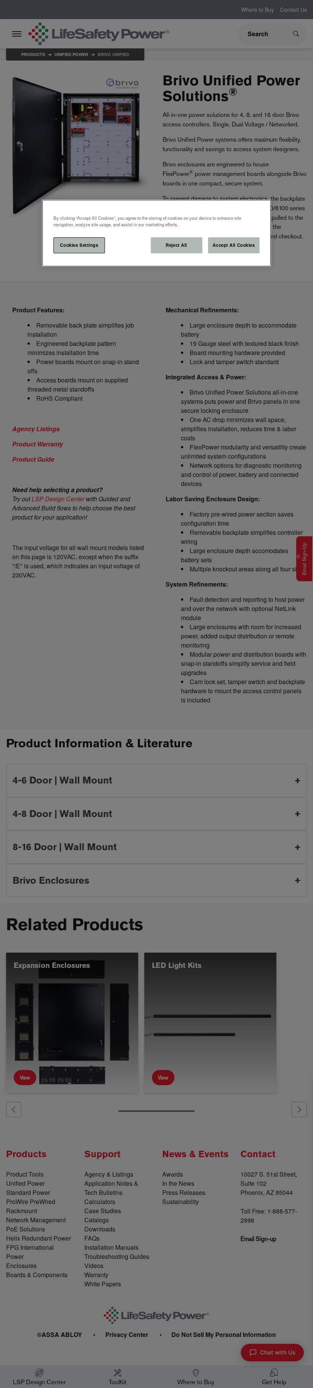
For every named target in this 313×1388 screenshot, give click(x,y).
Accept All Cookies (234, 245)
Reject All (176, 245)
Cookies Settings (79, 245)
